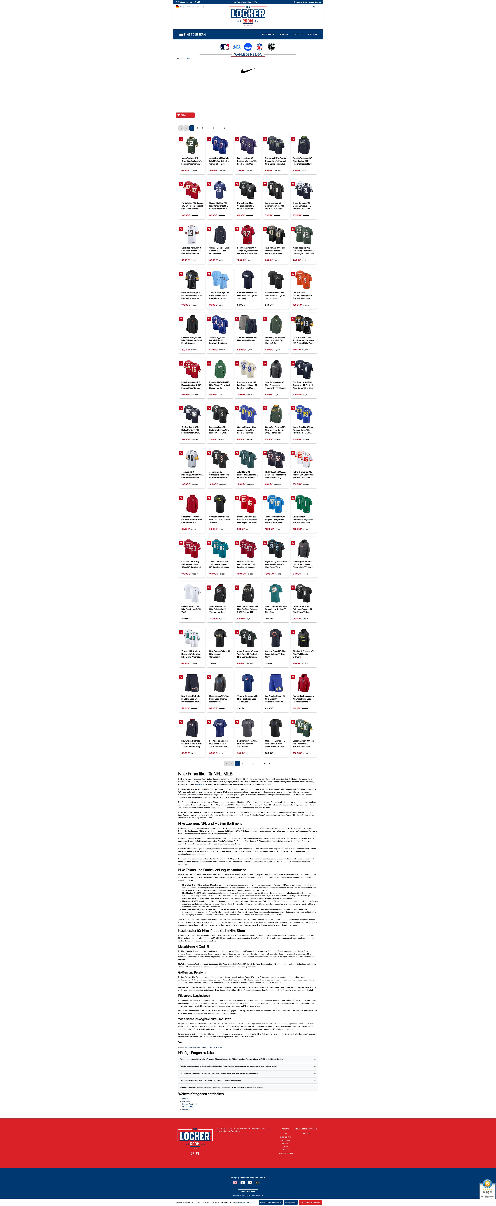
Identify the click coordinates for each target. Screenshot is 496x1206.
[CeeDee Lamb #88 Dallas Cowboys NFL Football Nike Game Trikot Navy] (192, 414)
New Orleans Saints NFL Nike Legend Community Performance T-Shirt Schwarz (219, 654)
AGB (285, 1134)
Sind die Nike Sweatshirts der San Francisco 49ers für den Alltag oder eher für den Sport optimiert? (219, 1073)
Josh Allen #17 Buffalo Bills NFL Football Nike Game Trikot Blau (219, 161)
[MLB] (224, 47)
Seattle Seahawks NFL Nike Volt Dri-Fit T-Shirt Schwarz (219, 519)
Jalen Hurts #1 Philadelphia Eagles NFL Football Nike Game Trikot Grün (247, 475)
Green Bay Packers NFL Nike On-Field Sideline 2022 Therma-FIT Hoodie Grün (275, 430)
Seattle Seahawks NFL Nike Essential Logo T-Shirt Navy (247, 295)
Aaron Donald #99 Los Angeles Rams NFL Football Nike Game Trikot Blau (303, 430)
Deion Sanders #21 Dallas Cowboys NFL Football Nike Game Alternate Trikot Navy (302, 206)
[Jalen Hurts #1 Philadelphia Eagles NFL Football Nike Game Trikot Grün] (248, 459)
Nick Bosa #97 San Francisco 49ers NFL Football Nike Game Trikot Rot (246, 564)
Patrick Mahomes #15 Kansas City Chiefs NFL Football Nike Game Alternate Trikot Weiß (303, 475)
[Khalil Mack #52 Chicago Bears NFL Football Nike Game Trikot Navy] (276, 459)
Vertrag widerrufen (248, 1192)
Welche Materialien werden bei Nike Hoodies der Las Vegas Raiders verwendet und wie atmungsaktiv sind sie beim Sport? (228, 1066)
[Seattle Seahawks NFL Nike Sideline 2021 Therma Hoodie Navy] (304, 145)
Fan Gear (186, 1101)
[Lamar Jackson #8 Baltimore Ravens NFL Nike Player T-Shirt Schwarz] (220, 414)
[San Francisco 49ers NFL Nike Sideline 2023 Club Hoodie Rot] (192, 503)
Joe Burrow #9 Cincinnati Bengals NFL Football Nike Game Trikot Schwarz (219, 475)
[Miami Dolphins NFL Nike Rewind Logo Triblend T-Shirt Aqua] (276, 593)
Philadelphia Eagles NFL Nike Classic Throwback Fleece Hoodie (219, 385)
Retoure (286, 1147)
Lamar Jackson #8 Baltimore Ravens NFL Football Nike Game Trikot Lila (247, 161)
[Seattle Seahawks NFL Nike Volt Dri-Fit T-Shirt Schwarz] (220, 503)
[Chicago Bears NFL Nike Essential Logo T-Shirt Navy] (276, 638)
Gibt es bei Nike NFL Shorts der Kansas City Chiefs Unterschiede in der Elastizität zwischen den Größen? (221, 1088)
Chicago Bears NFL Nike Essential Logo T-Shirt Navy (275, 654)
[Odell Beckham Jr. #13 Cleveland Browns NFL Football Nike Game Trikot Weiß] (192, 235)
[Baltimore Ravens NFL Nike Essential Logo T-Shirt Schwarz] (276, 279)
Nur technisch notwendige (270, 1202)
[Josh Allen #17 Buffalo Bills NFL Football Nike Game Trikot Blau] (220, 145)
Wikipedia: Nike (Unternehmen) (196, 1047)
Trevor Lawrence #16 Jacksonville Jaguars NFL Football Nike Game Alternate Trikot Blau (220, 564)
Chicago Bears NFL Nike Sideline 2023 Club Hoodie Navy (219, 251)
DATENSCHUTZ (285, 1137)
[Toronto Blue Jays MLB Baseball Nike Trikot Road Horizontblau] (220, 279)
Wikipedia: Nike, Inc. (215, 1047)
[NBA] (236, 47)
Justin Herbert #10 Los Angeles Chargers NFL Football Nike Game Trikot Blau (275, 519)
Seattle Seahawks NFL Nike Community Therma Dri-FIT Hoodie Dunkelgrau (275, 385)
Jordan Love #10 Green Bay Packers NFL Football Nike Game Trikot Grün (303, 744)
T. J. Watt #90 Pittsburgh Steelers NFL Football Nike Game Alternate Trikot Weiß (192, 475)
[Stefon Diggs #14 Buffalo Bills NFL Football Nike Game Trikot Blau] (220, 324)
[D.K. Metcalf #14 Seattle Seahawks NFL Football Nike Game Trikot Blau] (276, 145)
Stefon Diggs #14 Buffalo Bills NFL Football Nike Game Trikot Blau (218, 340)
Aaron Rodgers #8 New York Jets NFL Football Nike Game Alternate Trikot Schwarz (247, 654)
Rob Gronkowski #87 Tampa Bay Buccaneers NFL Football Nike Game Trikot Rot (247, 251)
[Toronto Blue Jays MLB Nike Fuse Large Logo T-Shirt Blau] (248, 683)
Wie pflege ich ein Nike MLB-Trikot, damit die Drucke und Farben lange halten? (211, 1080)
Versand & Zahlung (286, 1153)
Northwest (186, 1109)
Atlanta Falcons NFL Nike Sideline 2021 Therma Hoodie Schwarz (218, 609)
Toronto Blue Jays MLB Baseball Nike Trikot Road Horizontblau (219, 295)
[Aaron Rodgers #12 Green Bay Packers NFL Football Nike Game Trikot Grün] (192, 145)
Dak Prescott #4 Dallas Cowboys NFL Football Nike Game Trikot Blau (303, 385)
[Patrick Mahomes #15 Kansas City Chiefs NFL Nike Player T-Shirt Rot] (248, 503)
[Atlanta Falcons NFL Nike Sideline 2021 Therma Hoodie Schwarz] (220, 593)
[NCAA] (248, 47)
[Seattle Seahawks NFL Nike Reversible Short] (248, 324)
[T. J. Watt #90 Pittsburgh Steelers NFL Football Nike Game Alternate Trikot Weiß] (192, 459)
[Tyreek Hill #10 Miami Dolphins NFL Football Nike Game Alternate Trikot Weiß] (192, 638)
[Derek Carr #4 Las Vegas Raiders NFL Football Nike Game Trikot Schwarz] (248, 190)
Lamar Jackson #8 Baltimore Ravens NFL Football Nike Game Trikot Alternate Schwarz (274, 206)
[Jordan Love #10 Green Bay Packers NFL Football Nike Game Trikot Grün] (304, 728)
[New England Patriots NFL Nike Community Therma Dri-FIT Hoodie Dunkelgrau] (304, 548)
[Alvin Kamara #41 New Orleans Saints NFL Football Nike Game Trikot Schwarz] (276, 235)
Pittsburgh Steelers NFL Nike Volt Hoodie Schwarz (303, 654)
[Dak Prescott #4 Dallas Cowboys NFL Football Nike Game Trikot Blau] (304, 369)
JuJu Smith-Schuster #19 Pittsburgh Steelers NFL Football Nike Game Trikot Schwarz (303, 340)
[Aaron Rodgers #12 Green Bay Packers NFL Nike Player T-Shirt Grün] (304, 235)
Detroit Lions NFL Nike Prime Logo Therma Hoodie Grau (219, 699)
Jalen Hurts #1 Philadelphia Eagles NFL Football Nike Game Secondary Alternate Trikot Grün (303, 519)
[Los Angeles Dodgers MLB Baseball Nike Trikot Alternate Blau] (220, 728)
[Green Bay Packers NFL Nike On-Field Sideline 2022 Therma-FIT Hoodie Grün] (276, 414)
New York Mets (188, 1107)
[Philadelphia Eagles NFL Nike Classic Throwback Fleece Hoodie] (220, 369)
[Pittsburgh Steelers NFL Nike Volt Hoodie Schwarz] (304, 638)
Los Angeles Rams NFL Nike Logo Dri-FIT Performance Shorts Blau (275, 699)
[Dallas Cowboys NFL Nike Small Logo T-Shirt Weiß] (192, 593)
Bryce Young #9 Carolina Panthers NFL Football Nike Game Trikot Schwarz (276, 564)
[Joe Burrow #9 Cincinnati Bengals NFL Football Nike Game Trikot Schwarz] (220, 459)
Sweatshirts (199, 784)
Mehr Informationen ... (243, 1202)
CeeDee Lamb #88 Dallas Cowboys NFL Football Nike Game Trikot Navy (190, 430)
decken (198, 861)
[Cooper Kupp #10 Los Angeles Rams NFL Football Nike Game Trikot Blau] (248, 414)
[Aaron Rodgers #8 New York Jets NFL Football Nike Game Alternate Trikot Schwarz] (248, 638)
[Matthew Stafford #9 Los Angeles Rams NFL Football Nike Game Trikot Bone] (248, 369)
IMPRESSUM (285, 1140)
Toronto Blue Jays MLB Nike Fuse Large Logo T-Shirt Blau (247, 699)
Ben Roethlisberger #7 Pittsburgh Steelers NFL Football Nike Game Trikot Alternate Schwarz (192, 295)
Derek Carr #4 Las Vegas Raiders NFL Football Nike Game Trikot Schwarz (246, 206)
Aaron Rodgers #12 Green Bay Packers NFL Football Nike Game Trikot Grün (191, 161)
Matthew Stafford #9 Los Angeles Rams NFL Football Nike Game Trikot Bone (247, 385)
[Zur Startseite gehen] (248, 15)
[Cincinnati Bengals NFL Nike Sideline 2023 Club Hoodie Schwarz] (192, 324)
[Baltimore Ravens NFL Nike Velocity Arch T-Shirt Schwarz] (248, 728)
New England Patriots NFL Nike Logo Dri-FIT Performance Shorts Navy (191, 699)
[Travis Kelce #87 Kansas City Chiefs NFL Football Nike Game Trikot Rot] (192, 190)
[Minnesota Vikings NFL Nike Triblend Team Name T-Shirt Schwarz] (276, 728)
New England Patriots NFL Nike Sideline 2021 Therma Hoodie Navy (191, 744)
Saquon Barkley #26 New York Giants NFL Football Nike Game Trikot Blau (218, 206)
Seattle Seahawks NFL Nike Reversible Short (247, 339)
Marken (185, 1099)
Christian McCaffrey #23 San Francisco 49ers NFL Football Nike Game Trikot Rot (192, 564)
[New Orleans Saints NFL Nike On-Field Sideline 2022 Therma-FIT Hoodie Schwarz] (248, 593)
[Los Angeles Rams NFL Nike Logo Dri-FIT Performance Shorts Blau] (276, 683)
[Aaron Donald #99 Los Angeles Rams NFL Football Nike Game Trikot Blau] (304, 414)
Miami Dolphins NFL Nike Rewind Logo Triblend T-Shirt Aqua (276, 609)
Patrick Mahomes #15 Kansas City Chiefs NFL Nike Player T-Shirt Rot (247, 519)
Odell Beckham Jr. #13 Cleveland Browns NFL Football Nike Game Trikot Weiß (191, 251)
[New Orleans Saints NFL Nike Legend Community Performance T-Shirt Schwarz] (220, 638)
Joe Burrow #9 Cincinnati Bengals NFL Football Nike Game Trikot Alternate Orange (303, 295)
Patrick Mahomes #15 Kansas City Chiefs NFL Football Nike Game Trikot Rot (191, 385)
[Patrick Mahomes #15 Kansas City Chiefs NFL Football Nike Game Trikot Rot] (192, 369)
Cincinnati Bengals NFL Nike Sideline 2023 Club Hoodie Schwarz (191, 340)
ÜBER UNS (306, 1134)
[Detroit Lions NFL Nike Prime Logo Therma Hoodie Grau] (220, 683)
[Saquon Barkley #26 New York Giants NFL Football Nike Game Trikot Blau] (220, 190)
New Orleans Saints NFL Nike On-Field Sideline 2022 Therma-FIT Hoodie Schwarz (247, 609)
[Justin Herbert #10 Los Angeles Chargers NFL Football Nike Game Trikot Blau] (276, 503)
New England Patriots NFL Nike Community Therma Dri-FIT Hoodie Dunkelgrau (303, 564)
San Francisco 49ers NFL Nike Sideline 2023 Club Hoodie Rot (191, 519)
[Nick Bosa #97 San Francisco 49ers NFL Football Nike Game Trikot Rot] (248, 548)
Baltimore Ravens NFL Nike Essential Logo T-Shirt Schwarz (275, 295)
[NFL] (259, 47)
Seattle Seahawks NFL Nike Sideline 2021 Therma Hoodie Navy (303, 161)
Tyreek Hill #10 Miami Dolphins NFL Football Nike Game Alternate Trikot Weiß (190, 654)
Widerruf (286, 1150)
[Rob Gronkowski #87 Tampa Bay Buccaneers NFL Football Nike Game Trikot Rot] (248, 235)
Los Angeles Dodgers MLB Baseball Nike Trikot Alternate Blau (218, 744)
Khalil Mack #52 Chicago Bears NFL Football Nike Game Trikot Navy (275, 475)
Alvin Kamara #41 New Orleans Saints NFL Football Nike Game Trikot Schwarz (275, 251)
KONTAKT (285, 1143)
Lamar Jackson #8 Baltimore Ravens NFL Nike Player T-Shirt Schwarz (219, 430)
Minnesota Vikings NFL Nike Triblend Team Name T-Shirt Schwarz (275, 744)
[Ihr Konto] (314, 7)
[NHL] (271, 47)
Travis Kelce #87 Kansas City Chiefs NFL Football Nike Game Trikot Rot (192, 206)
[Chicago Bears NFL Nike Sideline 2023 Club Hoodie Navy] (220, 235)
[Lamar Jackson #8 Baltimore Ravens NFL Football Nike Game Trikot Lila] (248, 145)
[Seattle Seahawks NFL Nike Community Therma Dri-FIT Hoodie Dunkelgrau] (276, 369)
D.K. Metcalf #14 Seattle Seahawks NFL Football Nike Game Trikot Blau (275, 161)
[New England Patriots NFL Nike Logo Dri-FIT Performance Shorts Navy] (192, 683)
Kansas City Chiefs (189, 1104)
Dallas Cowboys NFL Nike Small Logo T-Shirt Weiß (191, 609)
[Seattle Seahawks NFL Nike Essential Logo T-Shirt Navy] (248, 279)
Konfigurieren (290, 1202)
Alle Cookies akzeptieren (310, 1202)
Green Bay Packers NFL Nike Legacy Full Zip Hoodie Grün (275, 340)
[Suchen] (202, 6)
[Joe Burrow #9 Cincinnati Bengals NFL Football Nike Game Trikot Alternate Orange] (304, 279)
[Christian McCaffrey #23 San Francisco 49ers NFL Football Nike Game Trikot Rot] (192, 548)
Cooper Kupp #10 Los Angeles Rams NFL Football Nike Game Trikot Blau (246, 430)
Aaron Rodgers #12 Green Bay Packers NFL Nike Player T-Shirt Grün (303, 251)
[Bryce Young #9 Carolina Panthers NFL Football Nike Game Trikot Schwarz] (276, 548)
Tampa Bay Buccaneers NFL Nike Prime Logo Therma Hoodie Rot (303, 699)
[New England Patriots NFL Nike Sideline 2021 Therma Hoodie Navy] (192, 728)
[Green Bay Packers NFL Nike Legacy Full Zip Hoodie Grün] (276, 324)
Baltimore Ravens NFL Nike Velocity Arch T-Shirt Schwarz (247, 744)
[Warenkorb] (318, 6)
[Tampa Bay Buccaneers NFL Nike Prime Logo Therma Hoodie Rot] (304, 683)
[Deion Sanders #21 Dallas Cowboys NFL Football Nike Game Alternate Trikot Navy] (304, 190)
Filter (183, 115)
